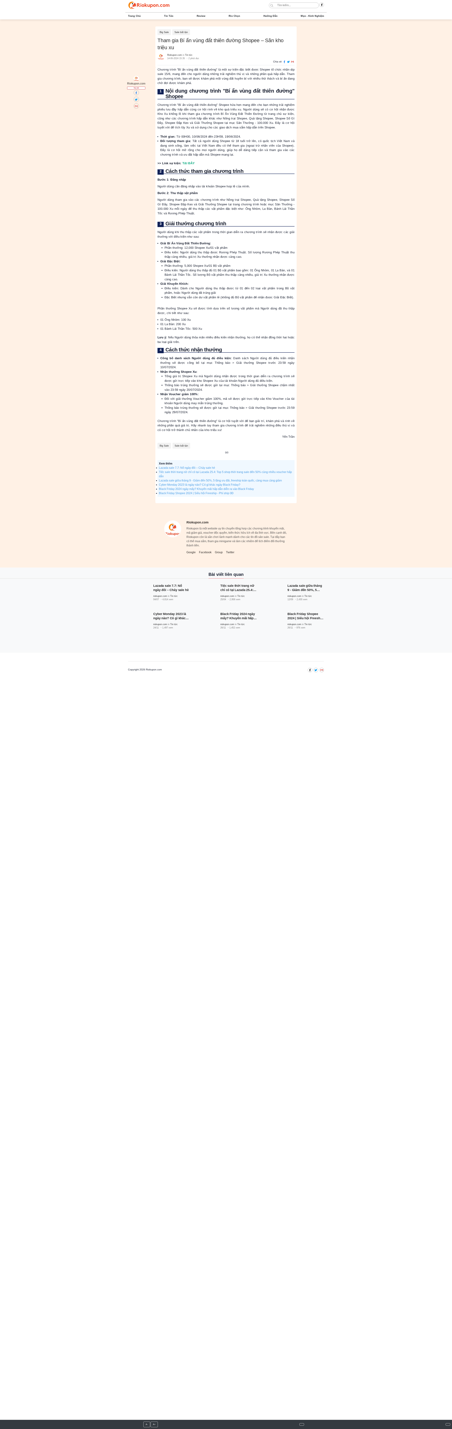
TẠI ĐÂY (188, 163)
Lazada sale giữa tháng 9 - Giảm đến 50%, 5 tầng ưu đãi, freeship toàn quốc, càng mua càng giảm (220, 480)
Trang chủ (134, 15)
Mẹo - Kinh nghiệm (312, 15)
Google (191, 552)
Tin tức (169, 15)
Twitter (230, 552)
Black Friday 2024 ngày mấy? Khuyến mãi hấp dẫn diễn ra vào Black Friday (206, 488)
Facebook (205, 552)
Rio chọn (234, 15)
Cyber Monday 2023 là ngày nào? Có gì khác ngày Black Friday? (199, 484)
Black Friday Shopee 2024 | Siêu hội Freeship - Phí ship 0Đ (196, 493)
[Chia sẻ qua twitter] (289, 61)
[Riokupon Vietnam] (321, 4)
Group (219, 552)
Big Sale (164, 32)
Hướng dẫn (270, 15)
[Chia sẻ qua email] (293, 61)
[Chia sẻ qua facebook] (285, 61)
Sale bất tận (181, 32)
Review (201, 15)
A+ (154, 1424)
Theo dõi (136, 87)
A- (147, 1424)
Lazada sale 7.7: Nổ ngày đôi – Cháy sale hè (187, 467)
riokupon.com (160, 596)
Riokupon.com (174, 55)
